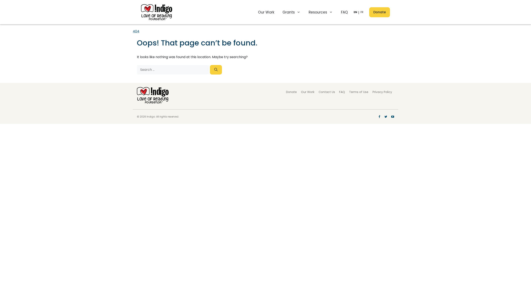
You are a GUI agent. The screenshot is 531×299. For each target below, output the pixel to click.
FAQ (344, 12)
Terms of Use (358, 92)
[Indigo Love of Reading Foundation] (153, 102)
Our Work (266, 12)
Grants (289, 12)
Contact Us (327, 92)
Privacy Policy (382, 92)
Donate (379, 12)
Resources (318, 12)
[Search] (216, 70)
